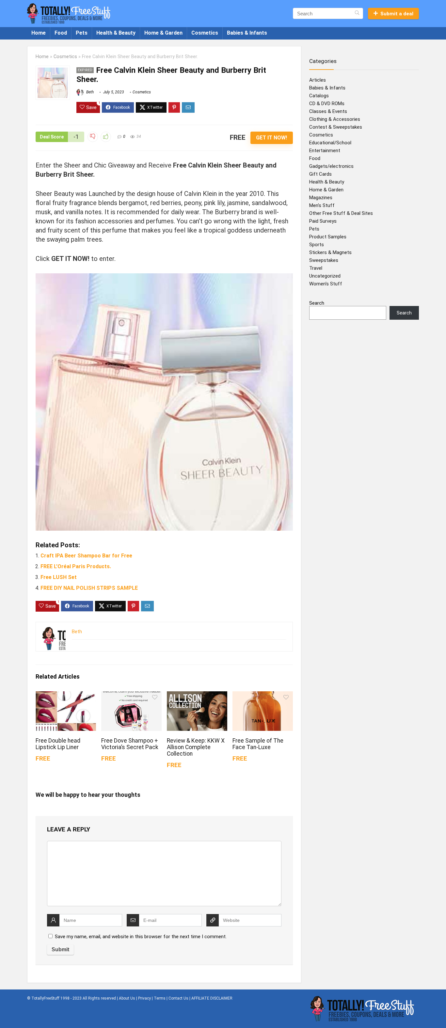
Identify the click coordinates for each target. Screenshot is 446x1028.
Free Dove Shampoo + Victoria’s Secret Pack (129, 743)
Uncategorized (325, 276)
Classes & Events (328, 111)
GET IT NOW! (271, 138)
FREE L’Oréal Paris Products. (75, 566)
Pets (82, 33)
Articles (317, 80)
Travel (315, 268)
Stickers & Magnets (330, 252)
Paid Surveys (323, 221)
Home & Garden (163, 33)
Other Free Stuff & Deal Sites (341, 213)
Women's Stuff (325, 284)
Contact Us (178, 998)
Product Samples (327, 237)
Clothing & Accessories (334, 119)
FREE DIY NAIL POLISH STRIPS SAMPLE (89, 588)
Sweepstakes (323, 260)
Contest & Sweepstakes (335, 127)
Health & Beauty (115, 33)
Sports (316, 245)
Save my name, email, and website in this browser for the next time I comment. (141, 937)
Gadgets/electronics (331, 166)
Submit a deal (396, 14)
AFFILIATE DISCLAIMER (211, 998)
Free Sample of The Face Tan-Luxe (257, 743)
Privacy (144, 998)
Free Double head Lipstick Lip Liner (58, 743)
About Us (127, 998)
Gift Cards (320, 174)
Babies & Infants (247, 33)
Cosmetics (204, 33)
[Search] (357, 13)
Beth (89, 92)
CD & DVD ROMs (326, 103)
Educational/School (330, 143)
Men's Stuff (322, 205)
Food (61, 33)
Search (316, 303)
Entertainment (324, 150)
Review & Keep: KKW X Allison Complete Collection (196, 747)
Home (38, 33)
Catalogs (319, 96)
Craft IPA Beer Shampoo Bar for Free (86, 556)
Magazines (320, 198)
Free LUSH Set (58, 577)
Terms (160, 998)
